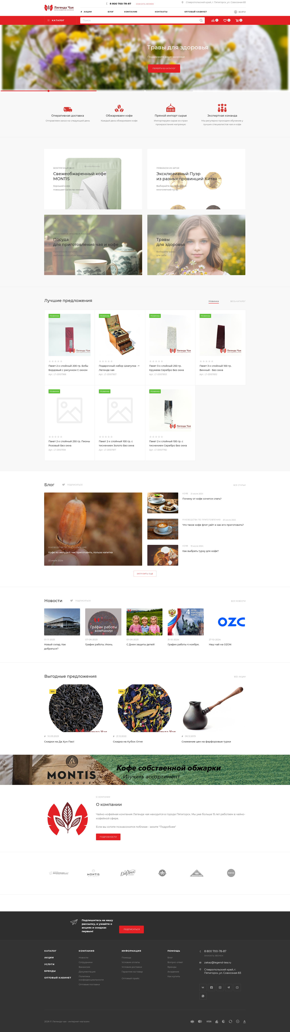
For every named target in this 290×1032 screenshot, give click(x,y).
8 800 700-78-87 (120, 3)
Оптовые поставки (89, 984)
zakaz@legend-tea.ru (217, 962)
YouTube (237, 987)
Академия (173, 971)
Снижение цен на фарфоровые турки (206, 741)
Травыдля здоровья (170, 242)
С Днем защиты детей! (141, 644)
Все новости (238, 601)
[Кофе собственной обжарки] (145, 770)
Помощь (126, 957)
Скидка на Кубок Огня (128, 741)
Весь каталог (238, 301)
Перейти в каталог (164, 68)
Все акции (240, 677)
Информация (131, 950)
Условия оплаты (131, 962)
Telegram (228, 987)
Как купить (173, 976)
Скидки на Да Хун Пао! (59, 741)
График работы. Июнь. (99, 644)
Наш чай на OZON (220, 644)
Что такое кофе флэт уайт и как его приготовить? (213, 524)
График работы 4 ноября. (183, 644)
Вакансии (84, 967)
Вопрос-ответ (175, 962)
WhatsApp (203, 996)
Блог (170, 957)
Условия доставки (132, 967)
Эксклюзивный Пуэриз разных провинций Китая (186, 176)
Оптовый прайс (130, 978)
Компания (86, 950)
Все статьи (239, 485)
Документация (87, 971)
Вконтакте (203, 987)
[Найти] (201, 20)
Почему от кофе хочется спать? (202, 498)
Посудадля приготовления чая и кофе (85, 242)
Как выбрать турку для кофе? (200, 551)
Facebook (211, 987)
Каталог (50, 950)
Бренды (50, 971)
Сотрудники (85, 962)
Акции (49, 957)
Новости (83, 957)
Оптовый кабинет (57, 977)
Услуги (49, 964)
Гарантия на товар (132, 971)
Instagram (220, 987)
